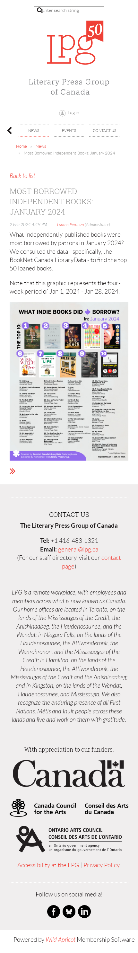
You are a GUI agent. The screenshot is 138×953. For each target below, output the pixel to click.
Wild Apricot (60, 939)
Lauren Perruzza (70, 224)
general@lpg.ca (78, 549)
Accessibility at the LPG (48, 865)
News (41, 146)
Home (21, 146)
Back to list (22, 176)
